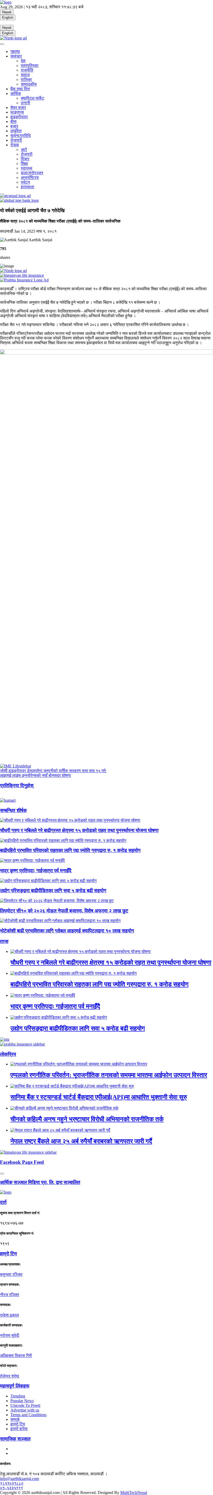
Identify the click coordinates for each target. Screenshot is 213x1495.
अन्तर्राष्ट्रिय (30, 177)
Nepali (6, 12)
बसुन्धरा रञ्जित (11, 1274)
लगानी (25, 103)
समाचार (16, 56)
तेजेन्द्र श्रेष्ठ (9, 1376)
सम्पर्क (15, 1419)
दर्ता (3, 1202)
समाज (25, 75)
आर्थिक (15, 93)
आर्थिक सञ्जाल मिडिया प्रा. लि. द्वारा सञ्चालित (40, 1182)
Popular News (22, 1401)
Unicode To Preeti (25, 1405)
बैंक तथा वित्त (20, 89)
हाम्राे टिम (8, 1253)
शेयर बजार (18, 107)
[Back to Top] (2, 1173)
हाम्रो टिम (17, 1424)
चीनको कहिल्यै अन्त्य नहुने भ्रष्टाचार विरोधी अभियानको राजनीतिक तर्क (87, 1119)
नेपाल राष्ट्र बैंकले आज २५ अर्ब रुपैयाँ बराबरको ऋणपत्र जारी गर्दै (81, 1141)
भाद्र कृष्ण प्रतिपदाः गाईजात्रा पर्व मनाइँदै (35, 870)
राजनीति (27, 70)
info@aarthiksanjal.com (19, 1478)
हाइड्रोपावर (19, 117)
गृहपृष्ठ (15, 51)
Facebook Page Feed (22, 1162)
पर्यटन (25, 182)
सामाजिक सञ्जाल (15, 1439)
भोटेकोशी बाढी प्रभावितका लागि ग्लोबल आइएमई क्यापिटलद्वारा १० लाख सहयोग (67, 930)
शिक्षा (24, 163)
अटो (24, 149)
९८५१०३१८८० (11, 1483)
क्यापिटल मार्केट (32, 98)
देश (23, 61)
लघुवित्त (16, 131)
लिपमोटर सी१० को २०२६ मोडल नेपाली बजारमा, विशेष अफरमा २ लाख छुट (64, 910)
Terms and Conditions (28, 1415)
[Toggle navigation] (2, 44)
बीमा (13, 121)
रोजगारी (16, 140)
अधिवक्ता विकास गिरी (16, 1355)
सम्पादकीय (29, 84)
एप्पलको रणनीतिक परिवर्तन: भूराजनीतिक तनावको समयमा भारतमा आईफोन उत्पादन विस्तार (108, 1075)
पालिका (26, 79)
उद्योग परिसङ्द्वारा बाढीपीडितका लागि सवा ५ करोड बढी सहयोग (53, 890)
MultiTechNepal (133, 1492)
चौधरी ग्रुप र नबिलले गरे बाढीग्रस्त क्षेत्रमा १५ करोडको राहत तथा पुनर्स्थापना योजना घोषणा (79, 830)
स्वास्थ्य (26, 168)
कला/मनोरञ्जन (32, 173)
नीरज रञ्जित (9, 1294)
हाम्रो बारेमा (19, 1429)
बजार (14, 126)
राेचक (14, 145)
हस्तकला (27, 187)
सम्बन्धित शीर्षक (13, 810)
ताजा (4, 941)
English (7, 17)
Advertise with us (24, 1410)
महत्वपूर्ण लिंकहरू (14, 1386)
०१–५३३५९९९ (11, 1488)
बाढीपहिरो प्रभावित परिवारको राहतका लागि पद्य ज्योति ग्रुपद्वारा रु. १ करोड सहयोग (70, 850)
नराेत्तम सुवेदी (9, 1335)
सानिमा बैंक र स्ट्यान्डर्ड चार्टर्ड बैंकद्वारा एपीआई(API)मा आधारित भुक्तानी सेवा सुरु (98, 1097)
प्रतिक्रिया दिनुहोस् (17, 785)
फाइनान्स (17, 112)
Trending (17, 1396)
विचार (25, 159)
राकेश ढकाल (9, 1315)
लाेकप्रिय (8, 1054)
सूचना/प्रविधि (20, 135)
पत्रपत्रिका (29, 65)
